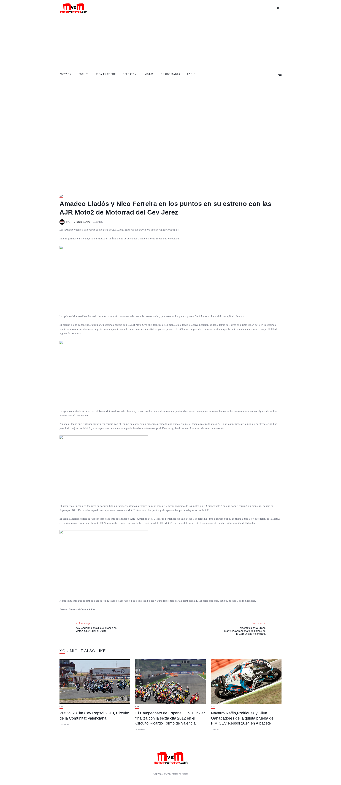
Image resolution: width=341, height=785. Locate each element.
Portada (65, 74)
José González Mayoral (79, 222)
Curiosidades (170, 74)
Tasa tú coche (106, 74)
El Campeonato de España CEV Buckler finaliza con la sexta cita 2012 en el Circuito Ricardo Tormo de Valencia (170, 718)
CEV (61, 196)
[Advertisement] (170, 43)
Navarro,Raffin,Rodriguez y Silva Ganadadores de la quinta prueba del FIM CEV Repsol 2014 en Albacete (242, 718)
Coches (84, 74)
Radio (191, 74)
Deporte (128, 74)
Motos (149, 74)
